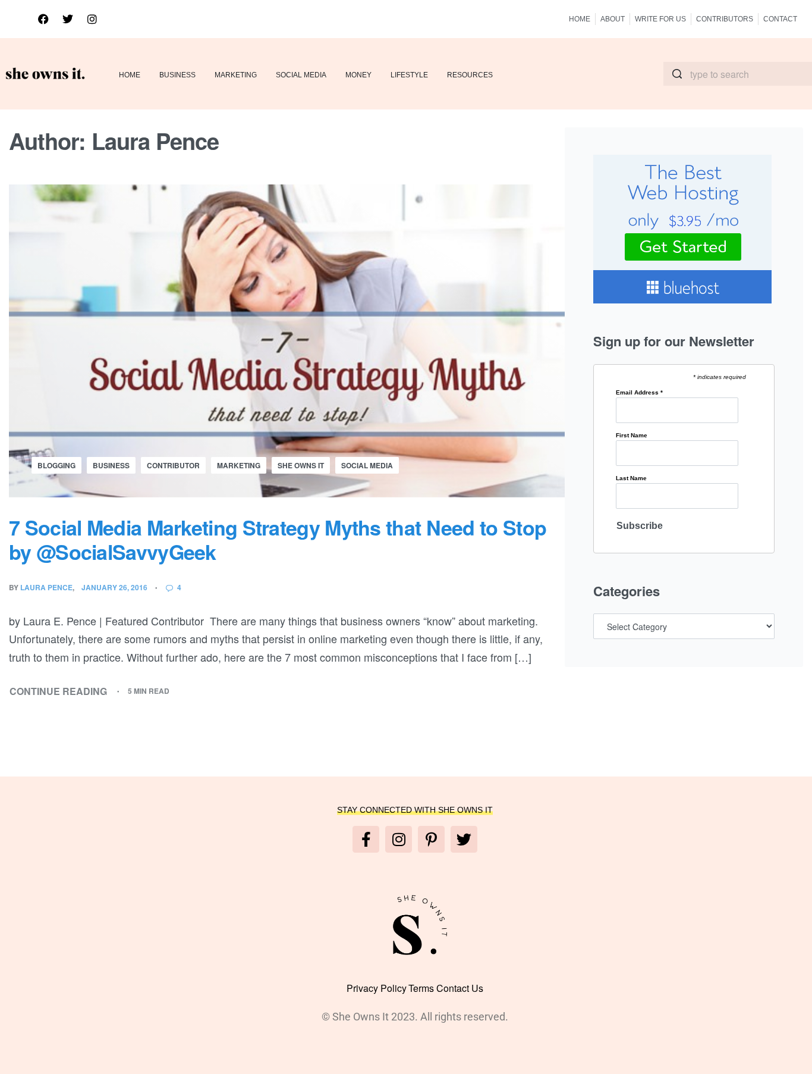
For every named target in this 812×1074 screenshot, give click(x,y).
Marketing (238, 465)
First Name (631, 436)
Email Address (639, 393)
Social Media (367, 465)
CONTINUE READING (59, 691)
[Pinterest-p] (431, 839)
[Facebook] (43, 19)
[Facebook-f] (366, 839)
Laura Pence (46, 587)
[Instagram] (92, 19)
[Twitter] (67, 19)
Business (111, 465)
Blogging (56, 465)
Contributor (173, 465)
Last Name (631, 478)
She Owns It (301, 465)
